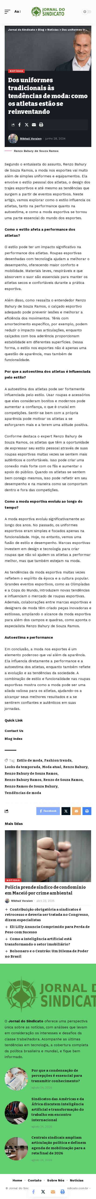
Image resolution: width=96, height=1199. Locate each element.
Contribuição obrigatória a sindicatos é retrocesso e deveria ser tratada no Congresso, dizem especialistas (47, 914)
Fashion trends (58, 760)
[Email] (34, 125)
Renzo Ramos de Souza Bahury (31, 786)
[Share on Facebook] (19, 125)
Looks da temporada (22, 767)
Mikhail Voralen (30, 138)
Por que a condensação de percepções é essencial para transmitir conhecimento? (56, 1075)
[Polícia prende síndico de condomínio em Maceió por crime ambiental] (48, 856)
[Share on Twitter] (26, 125)
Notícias (16, 71)
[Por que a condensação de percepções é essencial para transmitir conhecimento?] (16, 1079)
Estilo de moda (29, 760)
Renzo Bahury (75, 767)
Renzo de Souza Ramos (63, 780)
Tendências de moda (23, 793)
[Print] (41, 125)
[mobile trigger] (9, 12)
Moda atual (51, 767)
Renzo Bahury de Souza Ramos (31, 774)
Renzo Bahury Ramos (23, 780)
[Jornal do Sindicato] (48, 11)
